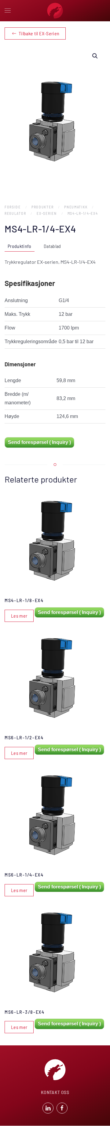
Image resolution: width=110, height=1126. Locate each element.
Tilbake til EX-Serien (39, 33)
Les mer (19, 616)
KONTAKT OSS (55, 1092)
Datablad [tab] (52, 246)
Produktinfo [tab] (19, 246)
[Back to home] (55, 10)
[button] (8, 10)
